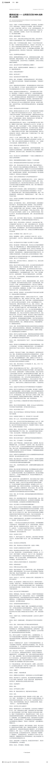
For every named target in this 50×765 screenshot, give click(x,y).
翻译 (17, 2)
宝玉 (8, 762)
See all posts (27, 752)
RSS (10, 762)
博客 (13, 2)
